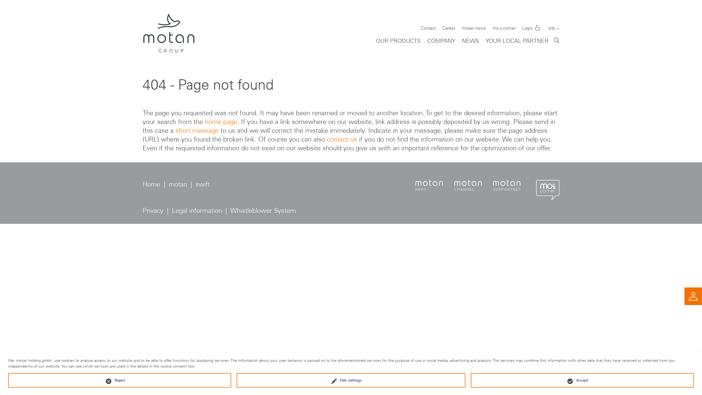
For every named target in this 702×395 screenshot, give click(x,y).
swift (203, 184)
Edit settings (351, 380)
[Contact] (693, 296)
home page (221, 122)
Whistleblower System (263, 211)
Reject (120, 380)
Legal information (197, 211)
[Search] (557, 40)
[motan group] (168, 33)
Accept (582, 380)
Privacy (153, 211)
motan (178, 184)
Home (151, 184)
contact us (342, 139)
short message (197, 130)
